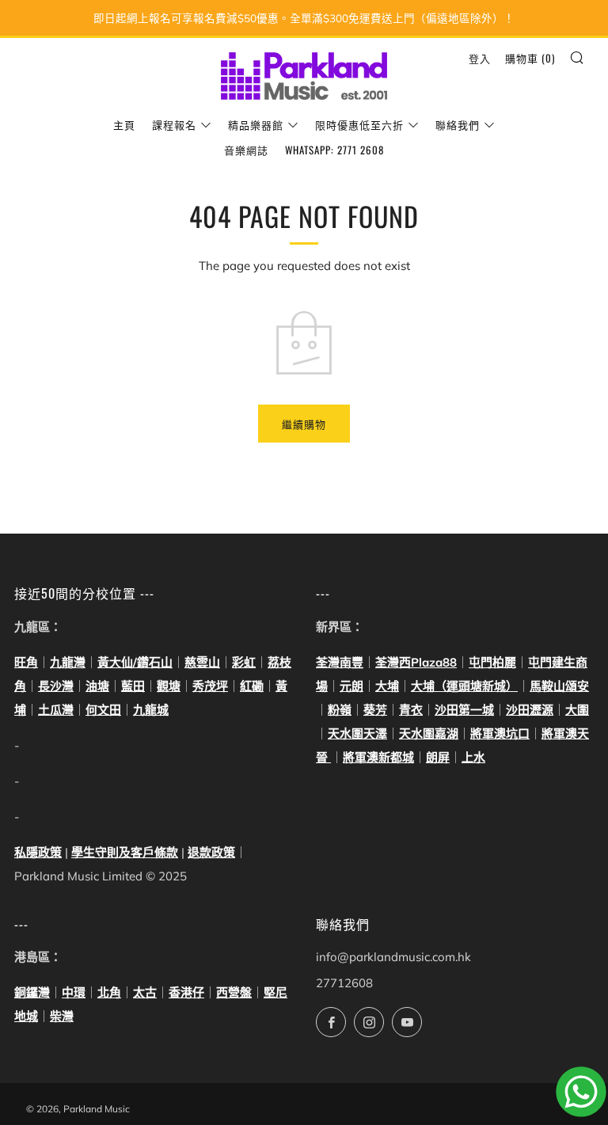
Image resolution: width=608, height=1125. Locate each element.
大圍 (577, 709)
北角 (109, 992)
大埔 (387, 686)
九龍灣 (68, 662)
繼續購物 (304, 423)
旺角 (26, 662)
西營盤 (234, 992)
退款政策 (211, 852)
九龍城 (151, 709)
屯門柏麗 (492, 662)
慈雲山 (202, 662)
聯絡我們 (457, 124)
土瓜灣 (56, 709)
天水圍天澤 (357, 733)
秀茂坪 (210, 686)
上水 (473, 757)
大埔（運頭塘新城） (464, 686)
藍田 (133, 686)
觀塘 (168, 686)
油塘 (97, 686)
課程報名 (174, 124)
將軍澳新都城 (378, 757)
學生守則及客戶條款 (124, 852)
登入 (480, 58)
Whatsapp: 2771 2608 (334, 150)
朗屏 (438, 757)
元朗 (351, 686)
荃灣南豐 (339, 662)
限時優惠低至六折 (359, 124)
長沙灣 (56, 686)
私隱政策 (38, 852)
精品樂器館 (255, 124)
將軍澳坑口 (500, 733)
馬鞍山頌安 (559, 686)
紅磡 (252, 686)
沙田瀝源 (529, 709)
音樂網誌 (246, 150)
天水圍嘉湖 (428, 733)
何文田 (103, 709)
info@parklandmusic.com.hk (393, 956)
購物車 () (530, 58)
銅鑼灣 (32, 992)
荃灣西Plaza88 (416, 662)
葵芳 (375, 709)
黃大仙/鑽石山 (135, 662)
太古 (145, 992)
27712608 (344, 982)
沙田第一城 (464, 709)
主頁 (124, 124)
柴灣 (62, 1016)
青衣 (411, 709)
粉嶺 (340, 709)
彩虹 (244, 662)
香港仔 (186, 992)
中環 (74, 992)
